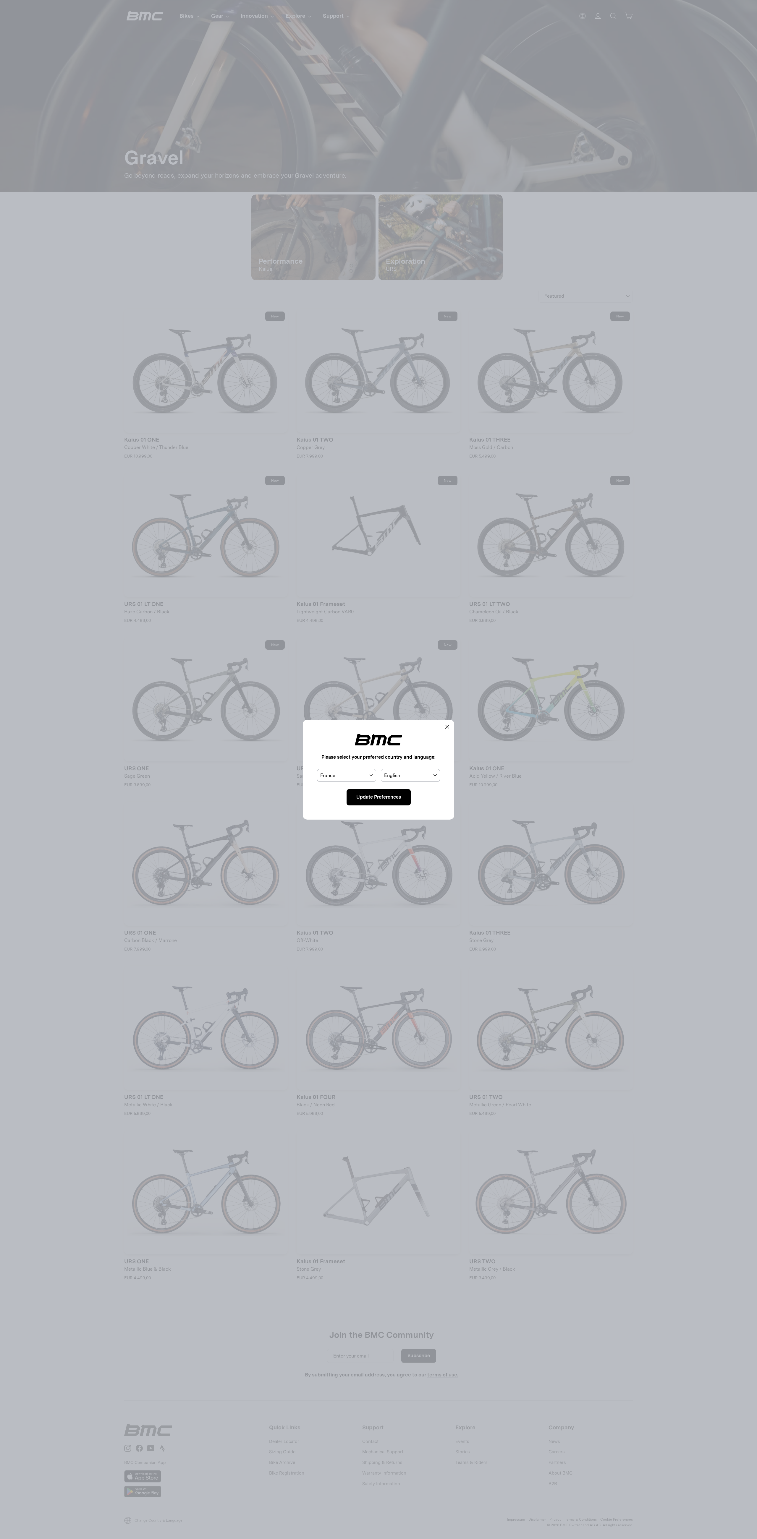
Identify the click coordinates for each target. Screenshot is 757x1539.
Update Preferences (378, 797)
